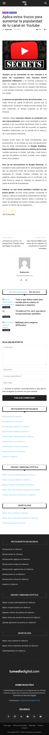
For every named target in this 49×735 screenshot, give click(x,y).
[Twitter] (10, 35)
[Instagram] (14, 716)
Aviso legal (7, 725)
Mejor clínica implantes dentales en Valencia (20, 518)
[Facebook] (4, 35)
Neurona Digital (29, 695)
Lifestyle (11, 9)
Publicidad (32, 725)
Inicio (4, 9)
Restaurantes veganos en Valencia (16, 426)
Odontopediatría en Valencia (13, 523)
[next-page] (7, 334)
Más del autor (34, 292)
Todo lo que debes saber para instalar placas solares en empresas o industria (29, 302)
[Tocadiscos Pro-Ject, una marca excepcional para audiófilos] (8, 314)
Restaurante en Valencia (12, 416)
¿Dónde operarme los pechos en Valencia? (19, 495)
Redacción (8, 29)
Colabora (40, 725)
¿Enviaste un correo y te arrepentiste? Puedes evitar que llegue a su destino (13, 243)
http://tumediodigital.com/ (24, 275)
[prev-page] (3, 334)
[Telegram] (27, 716)
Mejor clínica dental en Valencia (15, 513)
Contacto (24, 728)
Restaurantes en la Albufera (13, 441)
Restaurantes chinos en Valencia (15, 446)
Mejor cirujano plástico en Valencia (16, 480)
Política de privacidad (20, 725)
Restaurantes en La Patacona (13, 451)
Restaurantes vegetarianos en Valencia (17, 436)
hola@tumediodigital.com (30, 700)
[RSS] (21, 716)
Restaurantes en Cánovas (12, 421)
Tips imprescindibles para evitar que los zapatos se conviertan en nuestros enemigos (37, 244)
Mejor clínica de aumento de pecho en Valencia (21, 490)
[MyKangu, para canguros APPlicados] (8, 326)
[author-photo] (24, 269)
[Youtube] (40, 716)
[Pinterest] (15, 35)
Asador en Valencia (10, 456)
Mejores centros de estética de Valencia (18, 485)
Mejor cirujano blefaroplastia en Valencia (18, 475)
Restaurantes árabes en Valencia (15, 431)
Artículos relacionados (18, 292)
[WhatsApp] (21, 35)
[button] (4, 3)
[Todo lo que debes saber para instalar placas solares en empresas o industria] (8, 303)
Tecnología (19, 9)
